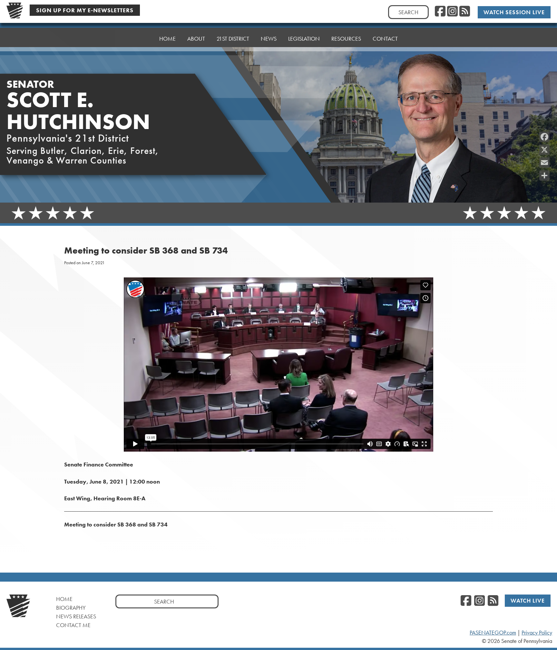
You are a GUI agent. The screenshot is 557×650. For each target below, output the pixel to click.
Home (64, 599)
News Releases (76, 616)
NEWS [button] (269, 38)
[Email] (544, 162)
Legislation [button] (304, 38)
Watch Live (528, 600)
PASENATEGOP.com (493, 632)
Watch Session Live (514, 12)
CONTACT (385, 38)
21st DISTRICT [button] (233, 38)
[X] (544, 149)
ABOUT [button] (196, 38)
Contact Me (73, 625)
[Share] (544, 175)
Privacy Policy (537, 632)
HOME (167, 38)
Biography (71, 607)
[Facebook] (544, 136)
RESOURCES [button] (346, 38)
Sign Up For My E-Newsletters (84, 10)
